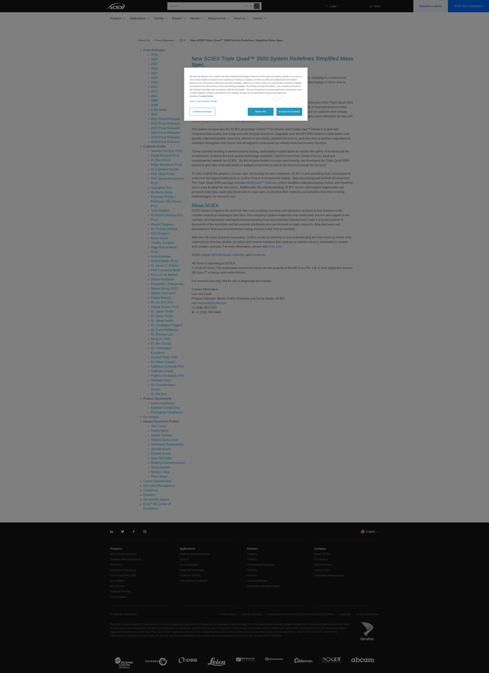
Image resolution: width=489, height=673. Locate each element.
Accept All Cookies (289, 111)
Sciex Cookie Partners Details (203, 101)
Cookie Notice (206, 96)
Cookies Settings (202, 111)
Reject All (260, 111)
